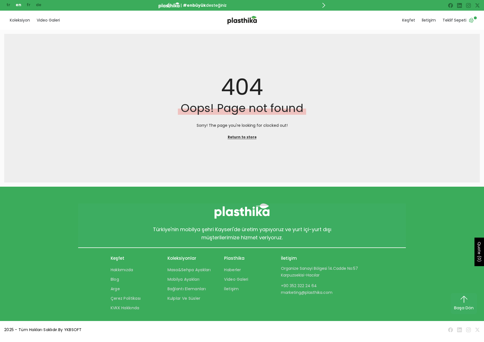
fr (29, 5)
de (38, 5)
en (19, 5)
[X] (477, 5)
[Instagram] (468, 5)
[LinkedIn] (459, 5)
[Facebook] (450, 5)
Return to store (242, 137)
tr (8, 5)
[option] (249, 5)
